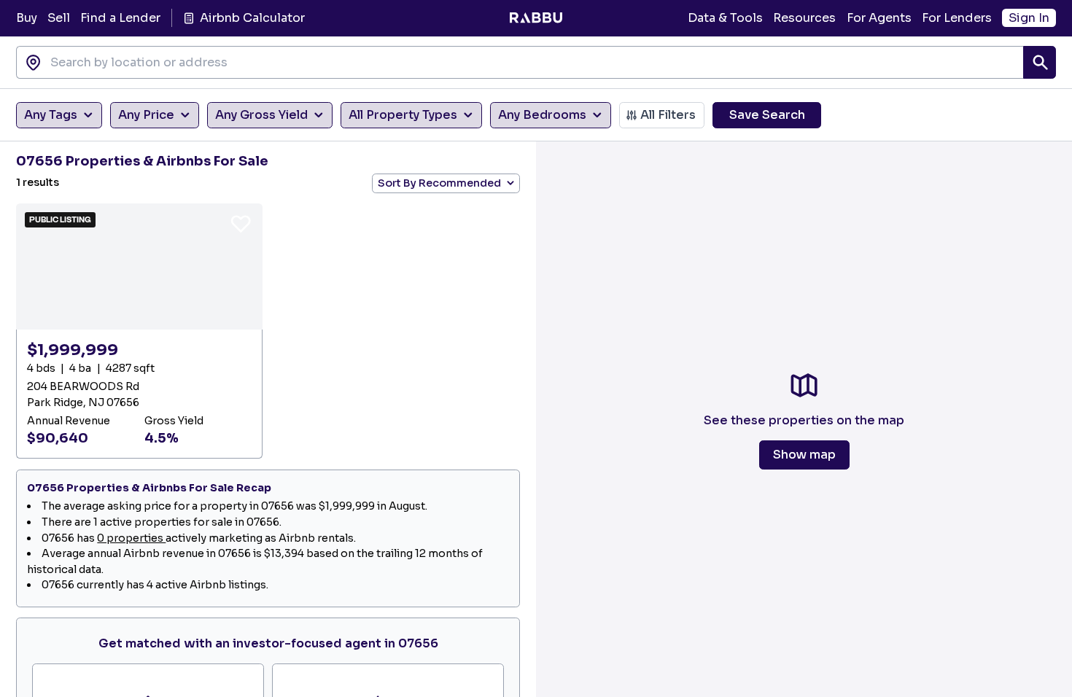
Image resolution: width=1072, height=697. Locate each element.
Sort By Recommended (439, 183)
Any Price (146, 114)
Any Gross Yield (261, 114)
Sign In (1029, 18)
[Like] (240, 223)
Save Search (767, 114)
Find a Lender (120, 18)
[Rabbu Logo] (536, 18)
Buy (26, 18)
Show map (804, 454)
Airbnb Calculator (252, 18)
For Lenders (957, 18)
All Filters (668, 114)
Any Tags (50, 114)
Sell (58, 18)
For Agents (879, 18)
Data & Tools (725, 18)
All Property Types (403, 114)
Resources (804, 18)
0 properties (131, 538)
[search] (1039, 62)
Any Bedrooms (542, 114)
